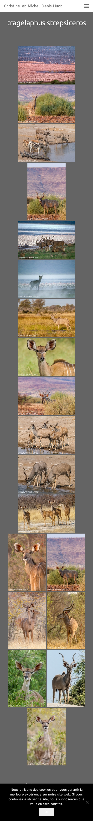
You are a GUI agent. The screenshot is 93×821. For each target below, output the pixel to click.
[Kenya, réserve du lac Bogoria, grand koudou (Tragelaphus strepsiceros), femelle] (27, 678)
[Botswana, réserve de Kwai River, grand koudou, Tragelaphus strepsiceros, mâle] (66, 620)
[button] (86, 6)
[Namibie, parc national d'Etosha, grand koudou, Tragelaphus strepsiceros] (27, 620)
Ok (47, 812)
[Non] (87, 802)
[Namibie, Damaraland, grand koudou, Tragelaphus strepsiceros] (66, 562)
